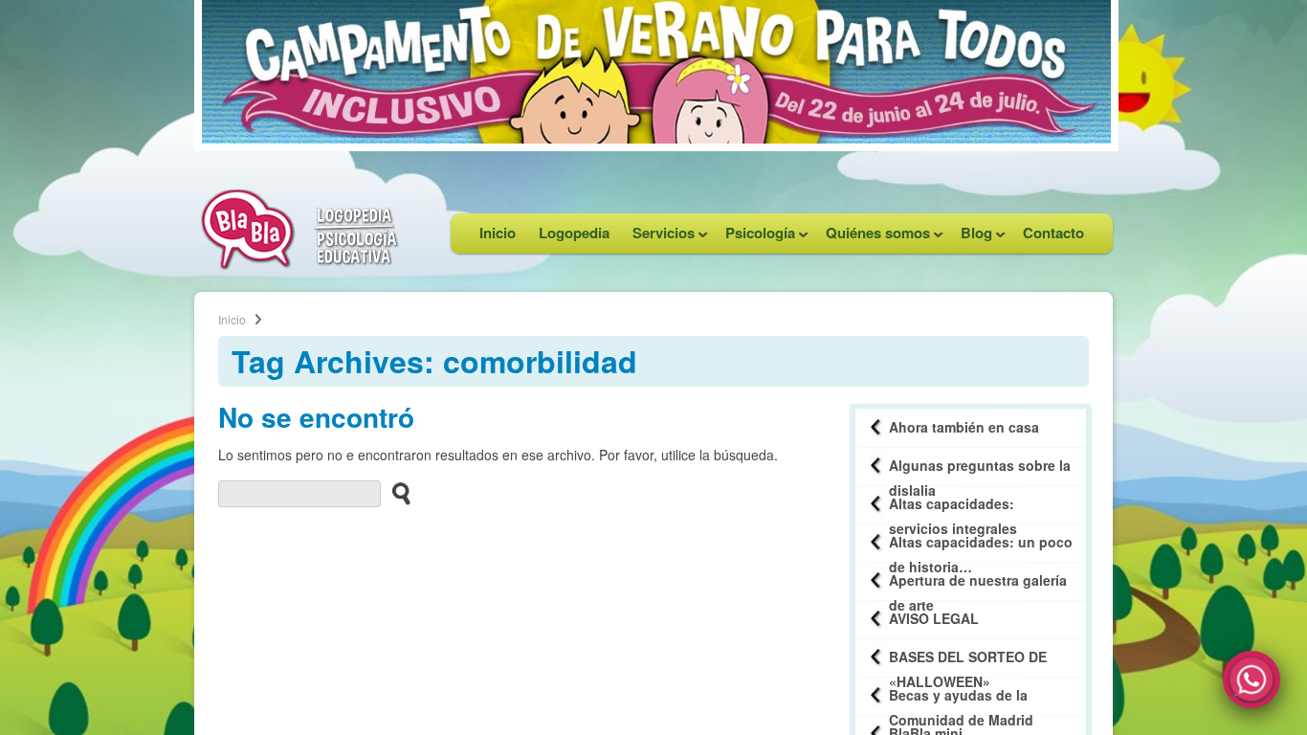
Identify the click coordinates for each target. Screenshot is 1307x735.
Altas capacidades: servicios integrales (953, 508)
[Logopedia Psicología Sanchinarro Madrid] (299, 264)
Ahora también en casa (964, 426)
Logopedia (574, 232)
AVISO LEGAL (934, 618)
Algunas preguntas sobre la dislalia (980, 470)
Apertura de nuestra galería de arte (978, 585)
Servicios (658, 238)
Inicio (497, 232)
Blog (970, 238)
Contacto (1053, 232)
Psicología (754, 238)
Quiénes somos (872, 238)
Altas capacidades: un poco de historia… (981, 547)
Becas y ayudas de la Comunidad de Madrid (961, 700)
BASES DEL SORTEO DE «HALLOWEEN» (968, 662)
